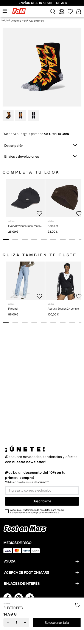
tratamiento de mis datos (36, 510)
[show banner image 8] (72, 239)
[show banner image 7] (62, 239)
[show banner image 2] (15, 239)
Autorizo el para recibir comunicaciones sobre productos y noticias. (37, 511)
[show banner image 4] (34, 239)
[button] (52, 11)
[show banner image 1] (6, 239)
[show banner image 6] (53, 239)
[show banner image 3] (24, 239)
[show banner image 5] (43, 239)
